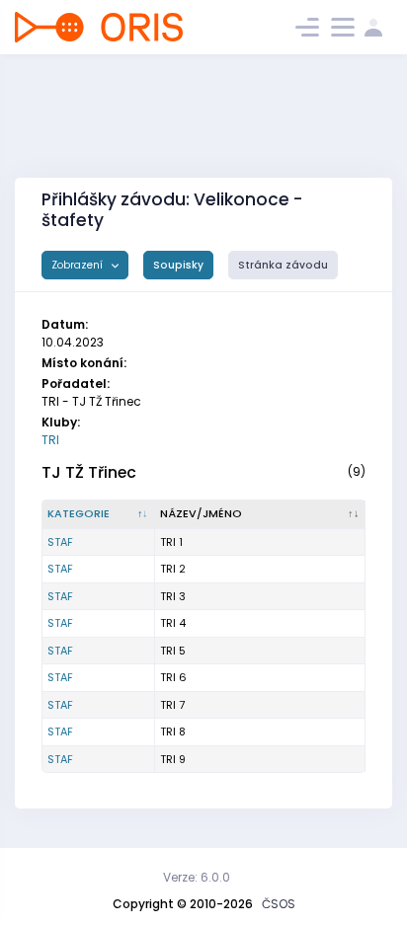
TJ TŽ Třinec (88, 472)
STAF (60, 542)
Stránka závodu (283, 265)
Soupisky (178, 265)
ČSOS (278, 903)
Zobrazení (78, 265)
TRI (50, 439)
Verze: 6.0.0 (196, 877)
